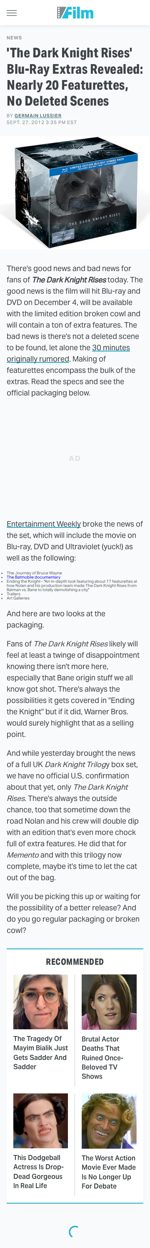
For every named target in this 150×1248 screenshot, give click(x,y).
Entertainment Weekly (44, 524)
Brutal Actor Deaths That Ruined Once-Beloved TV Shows (102, 1058)
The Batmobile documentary (33, 577)
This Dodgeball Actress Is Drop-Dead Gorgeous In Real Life (38, 1171)
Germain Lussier (38, 116)
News (14, 38)
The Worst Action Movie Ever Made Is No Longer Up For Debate (109, 1172)
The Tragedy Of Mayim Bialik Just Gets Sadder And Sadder (40, 1052)
